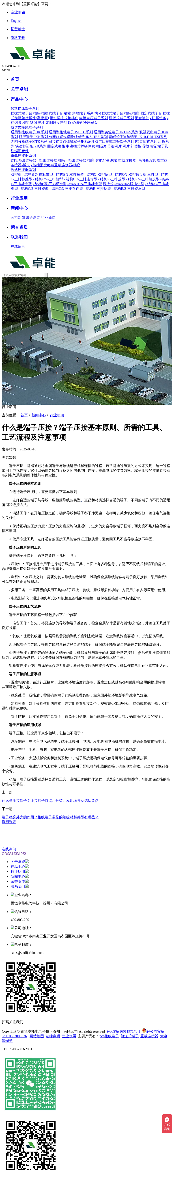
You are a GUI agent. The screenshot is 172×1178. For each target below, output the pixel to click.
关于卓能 (19, 89)
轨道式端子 (130, 1036)
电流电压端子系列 (93, 118)
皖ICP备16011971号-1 (123, 1031)
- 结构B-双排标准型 (37, 174)
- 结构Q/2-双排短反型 (129, 174)
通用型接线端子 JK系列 (29, 132)
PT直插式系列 (146, 141)
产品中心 (19, 99)
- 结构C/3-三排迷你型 (80, 179)
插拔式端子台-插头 (26, 113)
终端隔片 (99, 146)
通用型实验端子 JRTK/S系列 (116, 132)
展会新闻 (33, 217)
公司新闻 (18, 217)
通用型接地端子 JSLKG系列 (71, 132)
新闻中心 (19, 208)
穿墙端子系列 (83, 113)
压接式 (108, 184)
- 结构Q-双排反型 (98, 174)
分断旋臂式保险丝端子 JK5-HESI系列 (78, 137)
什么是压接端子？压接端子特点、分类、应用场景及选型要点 (50, 800)
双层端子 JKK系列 (34, 137)
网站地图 (37, 1036)
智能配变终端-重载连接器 (115, 160)
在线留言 (18, 246)
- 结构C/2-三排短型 (48, 179)
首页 (15, 79)
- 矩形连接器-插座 (80, 160)
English (16, 21)
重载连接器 (149, 1036)
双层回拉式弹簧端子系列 (114, 141)
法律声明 (53, 1036)
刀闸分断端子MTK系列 (29, 141)
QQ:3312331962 (14, 854)
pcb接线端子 (109, 1036)
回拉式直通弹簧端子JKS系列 (71, 141)
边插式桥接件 (80, 146)
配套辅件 (142, 118)
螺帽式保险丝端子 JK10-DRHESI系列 (138, 137)
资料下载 (18, 38)
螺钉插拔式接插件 (64, 118)
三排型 (152, 174)
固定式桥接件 (58, 146)
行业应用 (19, 198)
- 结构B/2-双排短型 (69, 174)
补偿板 (136, 146)
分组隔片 (114, 146)
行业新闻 (48, 217)
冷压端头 (90, 123)
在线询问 (9, 849)
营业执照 (69, 1036)
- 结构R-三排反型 (111, 179)
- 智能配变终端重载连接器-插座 (55, 165)
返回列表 (9, 822)
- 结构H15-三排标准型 (84, 184)
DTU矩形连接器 (23, 160)
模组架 (27, 123)
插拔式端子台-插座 (56, 113)
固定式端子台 (151, 113)
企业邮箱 (18, 12)
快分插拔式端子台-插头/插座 (117, 113)
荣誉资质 (19, 227)
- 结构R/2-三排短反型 (142, 179)
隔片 (126, 146)
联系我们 (19, 237)
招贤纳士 (18, 29)
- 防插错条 (158, 118)
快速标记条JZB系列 (30, 146)
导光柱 (39, 123)
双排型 (16, 174)
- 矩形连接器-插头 (51, 160)
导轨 (145, 146)
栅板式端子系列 (121, 118)
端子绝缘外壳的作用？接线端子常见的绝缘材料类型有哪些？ (50, 817)
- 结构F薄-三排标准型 (50, 184)
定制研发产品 (56, 123)
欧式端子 (75, 123)
